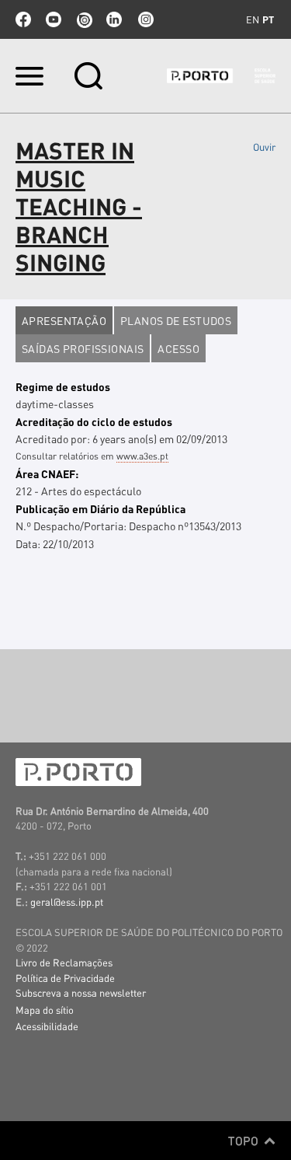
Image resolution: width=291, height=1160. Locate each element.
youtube (53, 19)
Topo (245, 1140)
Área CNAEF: (47, 473)
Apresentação (64, 320)
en (252, 19)
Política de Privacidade (65, 977)
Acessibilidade (47, 1025)
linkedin (114, 19)
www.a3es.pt (142, 456)
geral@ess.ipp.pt (66, 901)
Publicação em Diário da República (100, 508)
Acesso (178, 348)
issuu (84, 19)
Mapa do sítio (45, 1009)
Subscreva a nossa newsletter (81, 992)
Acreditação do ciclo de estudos (94, 421)
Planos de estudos (175, 320)
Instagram (144, 19)
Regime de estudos (63, 386)
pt (268, 19)
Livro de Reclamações (64, 962)
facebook (23, 19)
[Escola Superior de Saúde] (221, 75)
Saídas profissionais (83, 348)
